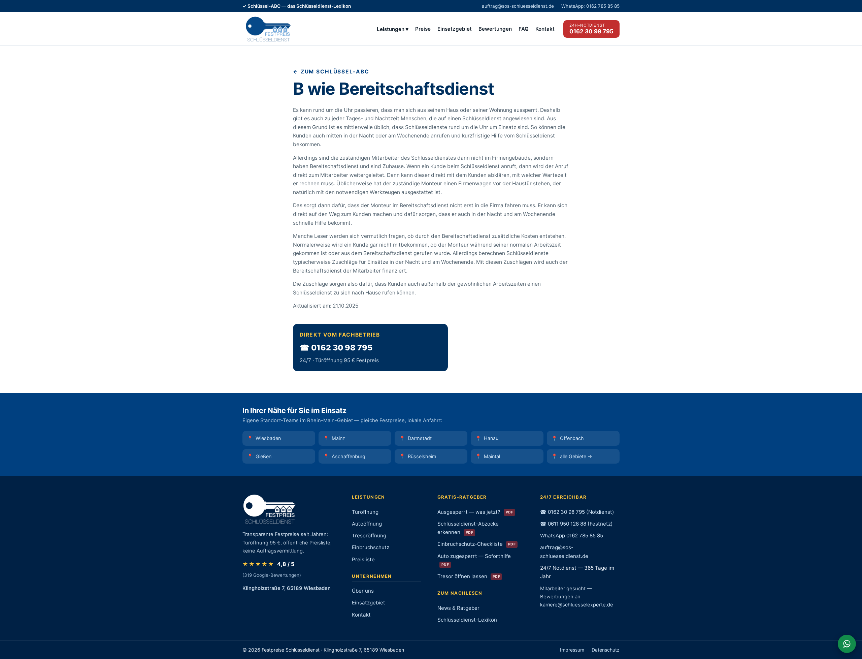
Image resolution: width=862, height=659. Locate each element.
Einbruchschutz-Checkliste (476, 544)
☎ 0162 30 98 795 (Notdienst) (577, 512)
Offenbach (572, 438)
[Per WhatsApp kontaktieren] (847, 644)
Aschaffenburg (348, 456)
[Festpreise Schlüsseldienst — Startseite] (267, 28)
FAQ (524, 29)
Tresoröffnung (369, 535)
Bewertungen (495, 29)
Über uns (363, 591)
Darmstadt (420, 438)
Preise (423, 29)
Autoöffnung (367, 524)
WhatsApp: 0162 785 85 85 (590, 6)
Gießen (263, 456)
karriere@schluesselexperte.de (576, 605)
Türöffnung (365, 512)
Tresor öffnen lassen (468, 576)
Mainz (338, 438)
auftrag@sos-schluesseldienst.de (518, 6)
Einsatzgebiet (454, 29)
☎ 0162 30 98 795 (336, 347)
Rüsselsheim (422, 456)
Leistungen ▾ (392, 29)
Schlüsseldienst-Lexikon (467, 620)
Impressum (572, 650)
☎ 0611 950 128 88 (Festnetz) (576, 524)
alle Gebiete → (576, 456)
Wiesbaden (268, 438)
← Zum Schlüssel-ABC (331, 71)
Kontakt (545, 29)
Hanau (491, 438)
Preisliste (363, 559)
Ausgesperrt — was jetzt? (475, 512)
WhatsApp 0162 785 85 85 (571, 535)
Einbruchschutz (370, 547)
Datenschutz (606, 650)
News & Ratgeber (458, 608)
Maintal (492, 456)
